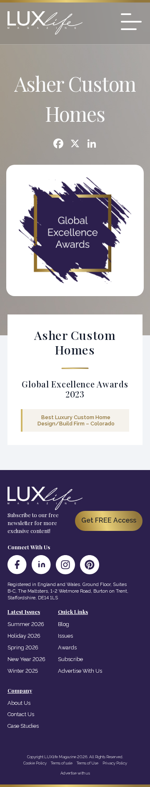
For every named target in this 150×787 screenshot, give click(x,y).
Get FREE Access (108, 520)
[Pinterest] (89, 564)
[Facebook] (58, 144)
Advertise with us (75, 773)
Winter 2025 (23, 671)
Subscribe (70, 659)
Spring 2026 (23, 647)
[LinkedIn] (41, 564)
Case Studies (23, 726)
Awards (67, 647)
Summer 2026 (26, 624)
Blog (63, 624)
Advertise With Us (80, 671)
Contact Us (21, 714)
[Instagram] (65, 564)
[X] (75, 144)
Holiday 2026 (24, 636)
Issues (65, 636)
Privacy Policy (114, 763)
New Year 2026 (26, 659)
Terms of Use (87, 763)
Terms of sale (61, 763)
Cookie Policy (35, 763)
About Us (19, 703)
